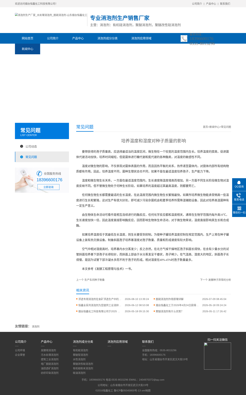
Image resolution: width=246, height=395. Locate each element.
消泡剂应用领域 (141, 38)
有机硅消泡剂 (80, 350)
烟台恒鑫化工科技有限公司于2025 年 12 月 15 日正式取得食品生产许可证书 (100, 311)
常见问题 (31, 157)
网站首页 (27, 38)
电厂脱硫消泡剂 (50, 363)
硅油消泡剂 (79, 372)
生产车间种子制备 (94, 279)
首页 (205, 126)
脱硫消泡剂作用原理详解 (170, 299)
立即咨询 (48, 187)
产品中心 (211, 3)
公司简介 (197, 3)
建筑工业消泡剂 (50, 359)
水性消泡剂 (79, 359)
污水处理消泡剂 (50, 354)
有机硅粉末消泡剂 (83, 368)
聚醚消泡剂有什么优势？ (170, 311)
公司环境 (20, 350)
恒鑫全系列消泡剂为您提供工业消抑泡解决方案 (100, 305)
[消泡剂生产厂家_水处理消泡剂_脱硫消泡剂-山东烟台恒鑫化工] (51, 15)
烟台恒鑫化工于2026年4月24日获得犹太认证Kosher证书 (177, 305)
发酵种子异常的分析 (219, 279)
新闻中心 (27, 49)
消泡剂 (35, 326)
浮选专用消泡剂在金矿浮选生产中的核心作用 (100, 299)
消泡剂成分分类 (107, 38)
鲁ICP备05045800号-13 (127, 390)
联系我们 (225, 3)
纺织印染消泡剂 (50, 372)
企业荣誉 (20, 354)
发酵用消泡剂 (48, 350)
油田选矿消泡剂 (50, 368)
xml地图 (146, 390)
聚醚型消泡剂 (80, 354)
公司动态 (31, 146)
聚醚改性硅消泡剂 (83, 363)
